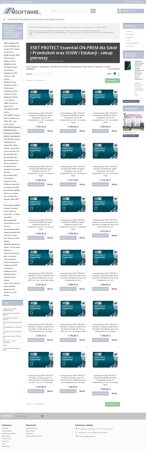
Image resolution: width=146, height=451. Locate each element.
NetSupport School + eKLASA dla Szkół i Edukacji (10, 277)
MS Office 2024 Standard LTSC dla (12, 323)
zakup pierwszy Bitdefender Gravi (11, 349)
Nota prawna (130, 34)
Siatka (114, 75)
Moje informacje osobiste (34, 436)
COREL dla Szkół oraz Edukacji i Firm (11, 104)
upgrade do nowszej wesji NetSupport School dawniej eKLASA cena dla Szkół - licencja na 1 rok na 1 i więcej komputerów (139, 70)
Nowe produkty (6, 431)
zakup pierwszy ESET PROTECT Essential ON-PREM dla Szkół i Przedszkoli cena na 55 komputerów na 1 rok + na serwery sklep (41, 224)
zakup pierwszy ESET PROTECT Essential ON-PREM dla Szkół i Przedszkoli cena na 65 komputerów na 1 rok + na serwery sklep (73, 171)
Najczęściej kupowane (130, 54)
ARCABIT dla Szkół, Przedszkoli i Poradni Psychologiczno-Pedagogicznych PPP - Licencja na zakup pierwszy (11, 71)
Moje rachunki (30, 431)
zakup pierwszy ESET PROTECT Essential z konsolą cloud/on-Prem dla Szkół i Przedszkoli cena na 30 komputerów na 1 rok (105, 276)
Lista (118, 75)
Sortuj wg (29, 74)
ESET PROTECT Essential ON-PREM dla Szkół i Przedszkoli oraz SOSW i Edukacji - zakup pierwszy (12, 132)
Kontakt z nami (129, 1)
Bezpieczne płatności (132, 43)
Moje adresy (30, 433)
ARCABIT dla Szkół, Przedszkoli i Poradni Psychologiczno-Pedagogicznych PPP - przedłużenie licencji (11, 88)
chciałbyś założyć (101, 27)
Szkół (4, 345)
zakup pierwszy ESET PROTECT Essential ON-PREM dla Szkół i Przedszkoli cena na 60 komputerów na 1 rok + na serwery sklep (105, 171)
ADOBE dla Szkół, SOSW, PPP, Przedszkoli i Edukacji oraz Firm (12, 58)
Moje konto (31, 425)
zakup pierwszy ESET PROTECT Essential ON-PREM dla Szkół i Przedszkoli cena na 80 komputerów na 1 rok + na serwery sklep (73, 117)
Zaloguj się (139, 1)
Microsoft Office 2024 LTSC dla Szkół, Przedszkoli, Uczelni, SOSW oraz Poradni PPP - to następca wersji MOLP (12, 181)
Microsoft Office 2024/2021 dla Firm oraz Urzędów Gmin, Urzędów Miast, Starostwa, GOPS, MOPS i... (12, 196)
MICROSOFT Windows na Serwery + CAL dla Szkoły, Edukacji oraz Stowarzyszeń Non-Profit (12, 249)
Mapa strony (6, 446)
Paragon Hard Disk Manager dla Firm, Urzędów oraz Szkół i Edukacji (10, 291)
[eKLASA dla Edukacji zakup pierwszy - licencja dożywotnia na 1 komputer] (128, 66)
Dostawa (128, 31)
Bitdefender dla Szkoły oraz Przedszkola (11, 98)
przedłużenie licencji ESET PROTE (11, 314)
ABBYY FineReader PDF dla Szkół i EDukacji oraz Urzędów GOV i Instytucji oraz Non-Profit (11, 47)
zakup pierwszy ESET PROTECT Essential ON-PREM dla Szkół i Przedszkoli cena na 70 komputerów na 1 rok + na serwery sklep (41, 171)
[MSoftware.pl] (24, 10)
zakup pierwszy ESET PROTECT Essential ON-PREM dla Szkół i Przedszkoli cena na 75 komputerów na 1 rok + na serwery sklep (105, 117)
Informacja (130, 26)
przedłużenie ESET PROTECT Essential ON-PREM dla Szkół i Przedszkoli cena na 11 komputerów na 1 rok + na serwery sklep (105, 380)
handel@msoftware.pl (89, 436)
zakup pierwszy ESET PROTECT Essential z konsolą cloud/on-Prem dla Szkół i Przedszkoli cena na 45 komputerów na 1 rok (105, 223)
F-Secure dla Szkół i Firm (12, 151)
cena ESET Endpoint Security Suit (12, 332)
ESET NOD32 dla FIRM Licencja (11, 111)
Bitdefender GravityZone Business (10, 318)
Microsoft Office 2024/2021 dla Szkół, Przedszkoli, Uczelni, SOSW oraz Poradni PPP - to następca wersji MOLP (12, 211)
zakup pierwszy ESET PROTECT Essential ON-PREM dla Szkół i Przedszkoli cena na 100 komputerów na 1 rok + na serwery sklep (41, 117)
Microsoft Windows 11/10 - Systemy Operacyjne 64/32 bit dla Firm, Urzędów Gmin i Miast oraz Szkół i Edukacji (12, 235)
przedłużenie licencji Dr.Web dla (12, 337)
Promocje (5, 428)
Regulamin (129, 37)
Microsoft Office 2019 (10, 154)
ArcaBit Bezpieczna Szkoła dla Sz (12, 327)
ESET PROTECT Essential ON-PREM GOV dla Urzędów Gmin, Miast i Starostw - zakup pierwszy (12, 144)
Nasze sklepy (130, 46)
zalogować (64, 27)
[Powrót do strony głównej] (4, 19)
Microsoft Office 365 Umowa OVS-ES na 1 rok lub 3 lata (11, 223)
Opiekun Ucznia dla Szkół (12, 283)
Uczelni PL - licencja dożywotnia (9, 341)
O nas (128, 40)
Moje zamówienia (31, 428)
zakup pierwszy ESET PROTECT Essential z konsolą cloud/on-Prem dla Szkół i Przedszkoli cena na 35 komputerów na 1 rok (73, 276)
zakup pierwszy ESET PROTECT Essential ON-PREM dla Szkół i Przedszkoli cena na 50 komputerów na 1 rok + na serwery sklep (73, 224)
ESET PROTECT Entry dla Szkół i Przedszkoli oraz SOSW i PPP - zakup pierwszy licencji (12, 120)
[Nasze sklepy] (133, 122)
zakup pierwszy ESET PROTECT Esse (9, 309)
